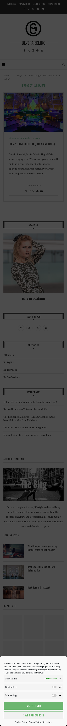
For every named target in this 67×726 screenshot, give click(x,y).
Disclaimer (47, 722)
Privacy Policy (35, 722)
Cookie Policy (21, 722)
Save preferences (33, 715)
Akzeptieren (33, 706)
